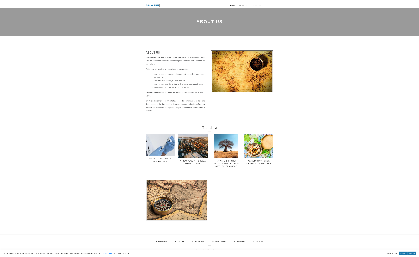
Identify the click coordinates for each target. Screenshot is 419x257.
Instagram (199, 241)
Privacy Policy (107, 253)
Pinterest (241, 241)
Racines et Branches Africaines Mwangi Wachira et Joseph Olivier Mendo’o (225, 163)
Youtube (259, 241)
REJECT (412, 253)
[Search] (272, 5)
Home (232, 5)
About (242, 5)
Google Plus (220, 241)
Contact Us (256, 5)
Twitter (181, 241)
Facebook (162, 241)
